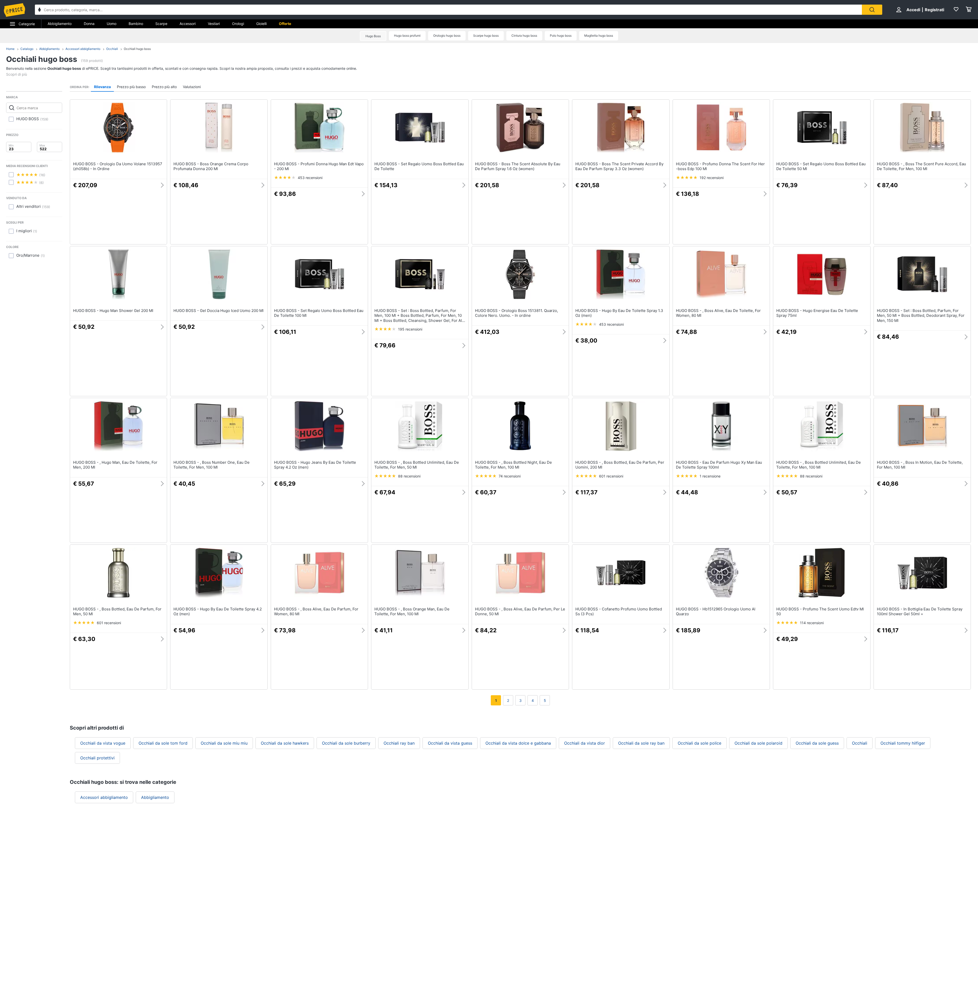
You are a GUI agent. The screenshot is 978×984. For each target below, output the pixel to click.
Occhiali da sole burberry (346, 743)
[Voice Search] (39, 10)
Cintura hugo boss (524, 35)
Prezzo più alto (164, 87)
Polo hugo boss (561, 35)
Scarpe (161, 23)
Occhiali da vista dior (584, 743)
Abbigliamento (60, 23)
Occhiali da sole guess (817, 743)
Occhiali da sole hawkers (285, 743)
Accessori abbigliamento (82, 49)
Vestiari (214, 23)
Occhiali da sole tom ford (163, 743)
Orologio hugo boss (446, 35)
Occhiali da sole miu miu (224, 743)
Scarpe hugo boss (486, 35)
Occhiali (112, 49)
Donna (89, 23)
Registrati (934, 9)
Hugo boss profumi (407, 35)
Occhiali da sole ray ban (641, 743)
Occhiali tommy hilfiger (902, 743)
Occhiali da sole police (699, 743)
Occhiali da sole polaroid (758, 743)
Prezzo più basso (131, 87)
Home (10, 49)
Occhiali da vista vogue (102, 743)
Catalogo (26, 49)
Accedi (913, 9)
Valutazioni (192, 87)
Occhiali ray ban (399, 743)
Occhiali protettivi (97, 757)
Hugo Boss (373, 36)
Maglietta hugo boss (598, 35)
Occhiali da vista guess (450, 743)
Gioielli (261, 23)
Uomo (111, 23)
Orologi (238, 23)
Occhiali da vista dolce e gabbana (518, 743)
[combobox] (448, 10)
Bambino (136, 23)
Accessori (188, 23)
